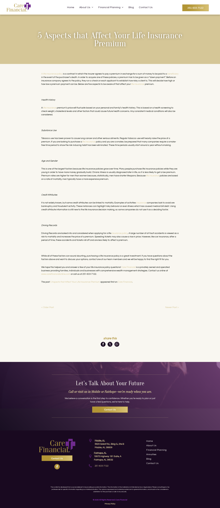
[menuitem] (71, 7)
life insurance (137, 84)
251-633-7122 (101, 466)
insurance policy (120, 233)
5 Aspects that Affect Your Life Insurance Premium (75, 282)
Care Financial (125, 282)
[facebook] (57, 467)
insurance (141, 202)
